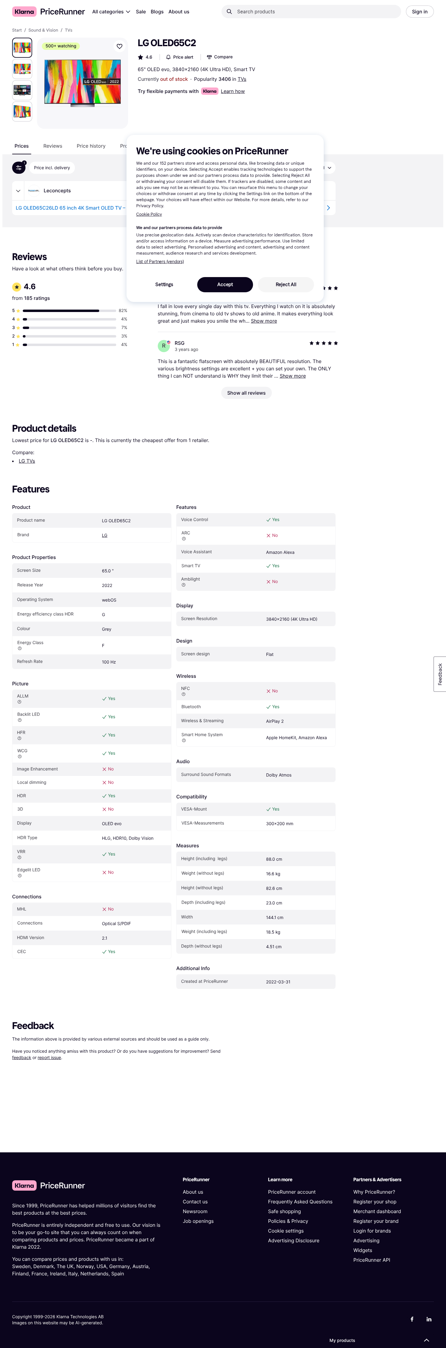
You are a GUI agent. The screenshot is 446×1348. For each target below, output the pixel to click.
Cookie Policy (149, 214)
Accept (225, 284)
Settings (164, 284)
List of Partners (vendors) (160, 261)
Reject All (286, 284)
